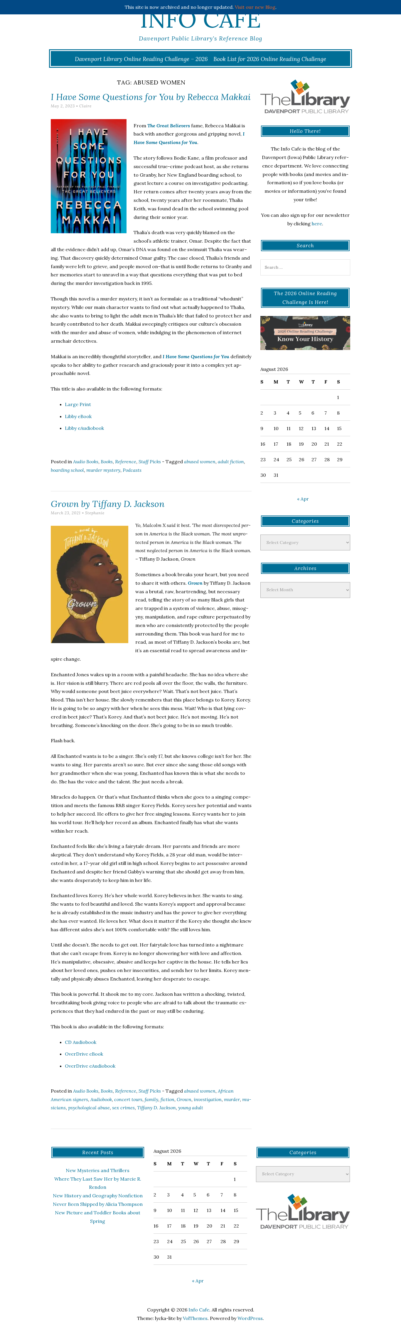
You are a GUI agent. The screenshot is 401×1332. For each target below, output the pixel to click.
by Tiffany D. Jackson (107, 503)
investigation (208, 1099)
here (317, 223)
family (151, 1099)
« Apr (303, 499)
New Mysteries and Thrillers (97, 1170)
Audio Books (85, 461)
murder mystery (103, 470)
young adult (190, 1107)
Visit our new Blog (255, 7)
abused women (199, 461)
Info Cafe (200, 19)
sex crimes (123, 1107)
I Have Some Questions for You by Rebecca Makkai (151, 96)
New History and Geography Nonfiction (98, 1196)
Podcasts (132, 470)
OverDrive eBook (84, 1054)
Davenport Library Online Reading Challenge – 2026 (141, 58)
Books (107, 461)
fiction (167, 1099)
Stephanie (95, 513)
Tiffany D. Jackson (156, 1107)
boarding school (67, 470)
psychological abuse (89, 1107)
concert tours (128, 1099)
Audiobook (101, 1099)
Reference (125, 461)
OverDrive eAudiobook (90, 1066)
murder (232, 1099)
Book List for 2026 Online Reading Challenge (269, 58)
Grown (184, 1099)
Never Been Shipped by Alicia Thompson (98, 1204)
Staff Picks (150, 461)
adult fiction (231, 461)
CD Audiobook (80, 1042)
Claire (85, 106)
